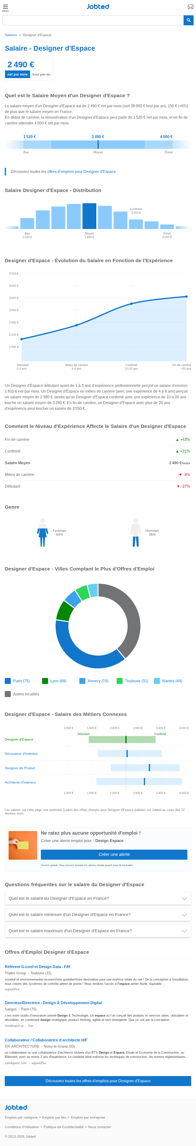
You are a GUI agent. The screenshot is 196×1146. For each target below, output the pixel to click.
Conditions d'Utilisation (22, 1127)
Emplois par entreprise (88, 1117)
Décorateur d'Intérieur (21, 754)
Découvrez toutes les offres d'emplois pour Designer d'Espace (98, 1081)
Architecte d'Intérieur (20, 782)
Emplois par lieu (54, 1117)
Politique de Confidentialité (64, 1127)
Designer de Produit (20, 768)
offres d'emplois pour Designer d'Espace (81, 172)
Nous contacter (99, 1127)
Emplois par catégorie (21, 1117)
